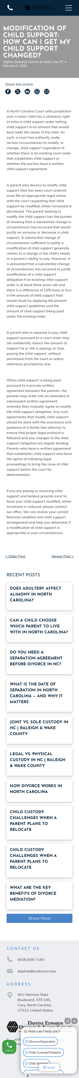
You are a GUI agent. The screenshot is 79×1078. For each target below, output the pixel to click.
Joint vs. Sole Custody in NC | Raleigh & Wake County (39, 728)
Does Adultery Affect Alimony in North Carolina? (35, 595)
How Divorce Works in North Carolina (36, 789)
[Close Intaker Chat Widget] (74, 1021)
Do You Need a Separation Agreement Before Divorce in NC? (36, 658)
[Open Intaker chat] (27, 1076)
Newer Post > (63, 556)
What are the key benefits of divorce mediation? (33, 894)
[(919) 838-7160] (10, 10)
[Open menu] (68, 8)
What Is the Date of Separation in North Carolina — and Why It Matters (36, 693)
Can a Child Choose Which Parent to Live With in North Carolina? (39, 626)
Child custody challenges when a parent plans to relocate (33, 821)
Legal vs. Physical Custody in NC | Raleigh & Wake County (37, 760)
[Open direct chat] (68, 1021)
